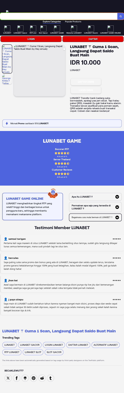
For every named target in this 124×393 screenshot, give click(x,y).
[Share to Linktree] (25, 378)
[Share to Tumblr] (50, 378)
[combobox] (58, 16)
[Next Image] (62, 71)
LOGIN (31, 39)
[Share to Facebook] (16, 378)
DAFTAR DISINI (86, 82)
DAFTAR (93, 39)
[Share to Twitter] (8, 378)
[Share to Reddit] (42, 378)
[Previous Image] (16, 71)
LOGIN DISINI (86, 90)
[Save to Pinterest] (33, 378)
